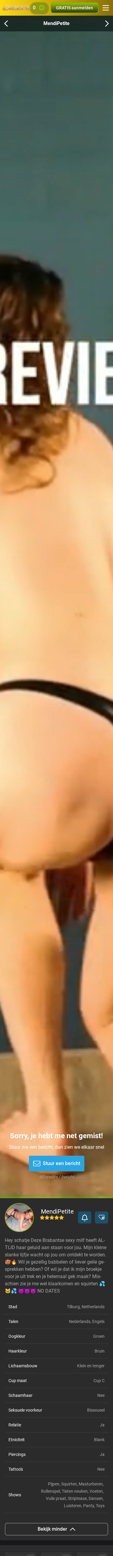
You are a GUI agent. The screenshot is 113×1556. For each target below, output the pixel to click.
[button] (84, 1217)
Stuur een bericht (61, 1163)
